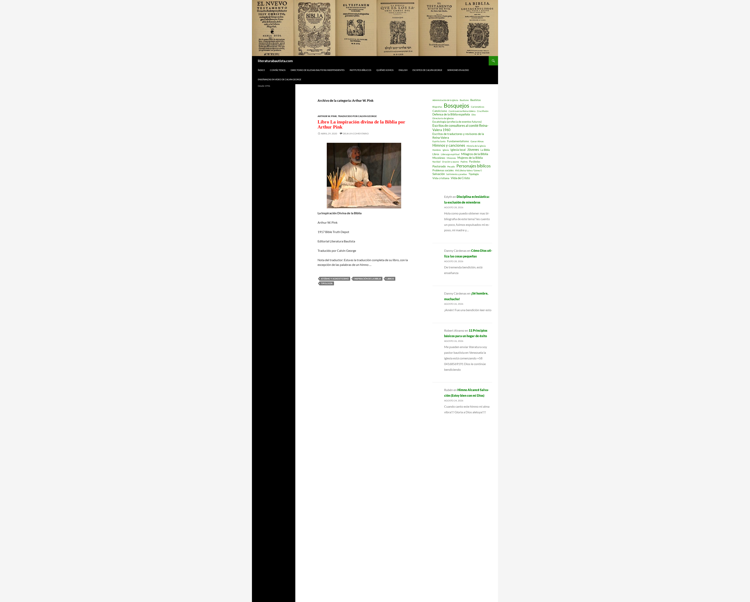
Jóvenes (473, 150)
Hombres (436, 150)
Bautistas (475, 100)
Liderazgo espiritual (450, 154)
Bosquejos (456, 105)
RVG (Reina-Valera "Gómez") (468, 170)
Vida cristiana (440, 178)
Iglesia (446, 150)
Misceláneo (438, 157)
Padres (464, 161)
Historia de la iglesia (476, 146)
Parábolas (474, 161)
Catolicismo (439, 111)
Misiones (451, 157)
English (403, 70)
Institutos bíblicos (360, 70)
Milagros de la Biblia (474, 154)
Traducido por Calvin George (357, 116)
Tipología (327, 283)
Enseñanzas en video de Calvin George (279, 79)
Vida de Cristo (460, 178)
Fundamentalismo (458, 141)
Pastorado (439, 166)
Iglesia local (458, 149)
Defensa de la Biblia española (451, 114)
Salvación (438, 174)
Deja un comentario (356, 133)
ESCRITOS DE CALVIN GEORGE (427, 70)
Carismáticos (477, 106)
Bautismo (464, 100)
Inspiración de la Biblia (367, 278)
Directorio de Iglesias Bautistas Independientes (318, 70)
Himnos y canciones (448, 145)
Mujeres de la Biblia (470, 157)
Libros (390, 278)
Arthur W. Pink (327, 116)
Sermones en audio (458, 70)
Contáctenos (278, 70)
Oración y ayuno (450, 161)
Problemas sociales (443, 170)
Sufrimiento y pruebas (456, 174)
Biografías (437, 106)
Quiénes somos (385, 70)
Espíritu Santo (439, 141)
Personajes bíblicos (473, 165)
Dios (473, 114)
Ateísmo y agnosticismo (335, 278)
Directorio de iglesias (443, 118)
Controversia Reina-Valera (462, 111)
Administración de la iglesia (445, 100)
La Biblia (485, 149)
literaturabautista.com (275, 61)
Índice (261, 70)
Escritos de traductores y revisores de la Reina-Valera (458, 135)
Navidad (436, 161)
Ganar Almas (477, 141)
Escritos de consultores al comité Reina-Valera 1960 (460, 127)
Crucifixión (482, 111)
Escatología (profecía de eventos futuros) (457, 121)
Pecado (451, 166)
